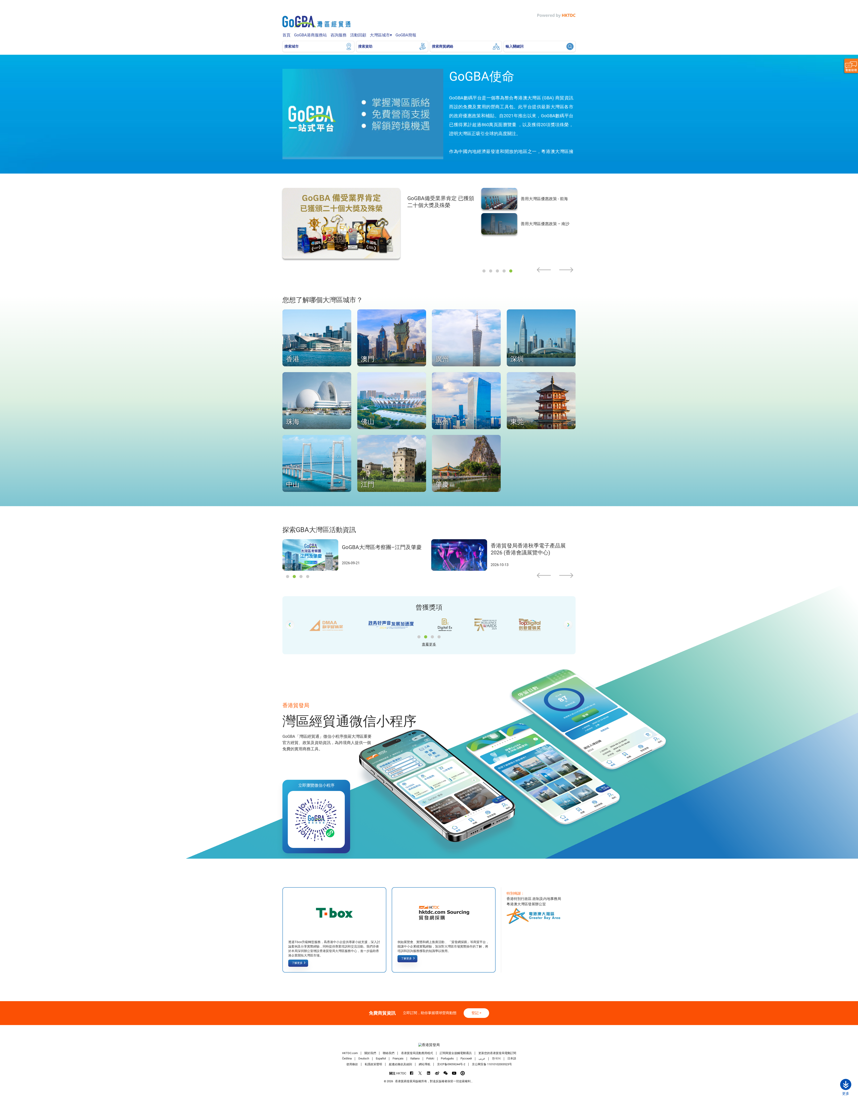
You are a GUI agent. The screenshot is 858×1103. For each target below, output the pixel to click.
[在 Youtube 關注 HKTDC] (454, 1073)
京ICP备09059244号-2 (451, 1064)
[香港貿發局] (429, 1045)
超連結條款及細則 (400, 1064)
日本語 (511, 1058)
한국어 (496, 1058)
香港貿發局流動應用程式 (417, 1053)
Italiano (415, 1058)
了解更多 (297, 963)
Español (381, 1058)
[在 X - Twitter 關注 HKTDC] (420, 1073)
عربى (482, 1058)
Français (398, 1058)
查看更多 (429, 644)
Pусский (466, 1058)
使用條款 (352, 1064)
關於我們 (370, 1053)
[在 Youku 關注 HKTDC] (463, 1073)
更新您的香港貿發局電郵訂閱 (497, 1053)
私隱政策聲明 (373, 1064)
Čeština (347, 1058)
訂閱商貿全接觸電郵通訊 (456, 1053)
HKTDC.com (350, 1053)
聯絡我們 (388, 1053)
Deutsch (363, 1058)
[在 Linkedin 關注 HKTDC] (429, 1073)
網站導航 (424, 1064)
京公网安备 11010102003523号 (492, 1064)
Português (447, 1058)
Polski (430, 1058)
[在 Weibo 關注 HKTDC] (437, 1073)
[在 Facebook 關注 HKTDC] (412, 1073)
